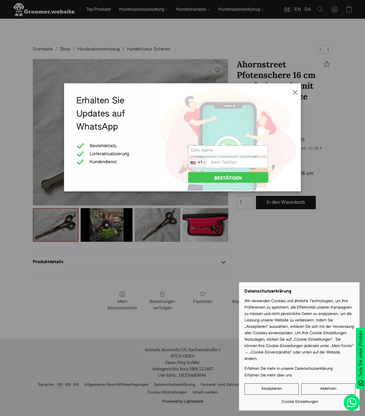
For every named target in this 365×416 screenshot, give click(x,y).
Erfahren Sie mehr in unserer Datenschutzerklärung (288, 369)
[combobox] (197, 163)
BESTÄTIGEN (228, 178)
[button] (271, 389)
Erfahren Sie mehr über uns (268, 375)
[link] (299, 400)
